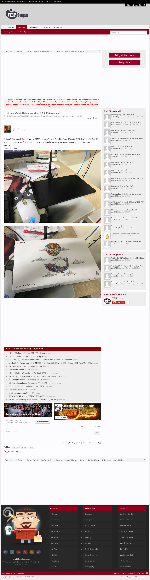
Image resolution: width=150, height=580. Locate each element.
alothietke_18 (116, 156)
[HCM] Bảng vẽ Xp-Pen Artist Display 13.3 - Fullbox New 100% (34, 376)
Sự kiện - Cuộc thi (126, 561)
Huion (24, 139)
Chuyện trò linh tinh (126, 514)
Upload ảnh (58, 27)
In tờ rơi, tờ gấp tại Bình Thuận (122, 146)
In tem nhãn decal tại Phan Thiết (122, 186)
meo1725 (114, 124)
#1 (97, 432)
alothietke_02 (116, 228)
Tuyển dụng (45, 27)
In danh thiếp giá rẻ (118, 226)
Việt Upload (55, 543)
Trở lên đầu (140, 573)
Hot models (124, 549)
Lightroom (88, 543)
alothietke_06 (116, 164)
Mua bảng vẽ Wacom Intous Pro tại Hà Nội (25, 379)
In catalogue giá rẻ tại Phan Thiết (122, 115)
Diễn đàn (21, 27)
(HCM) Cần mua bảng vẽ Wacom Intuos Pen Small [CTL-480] (33, 399)
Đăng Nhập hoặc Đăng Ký (136, 5)
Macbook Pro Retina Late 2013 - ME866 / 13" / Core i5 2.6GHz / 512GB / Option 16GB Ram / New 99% (50, 363)
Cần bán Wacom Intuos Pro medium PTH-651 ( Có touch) (31, 383)
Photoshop (89, 514)
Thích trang (61, 417)
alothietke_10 (116, 117)
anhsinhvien (115, 236)
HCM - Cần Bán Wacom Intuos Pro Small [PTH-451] (29, 373)
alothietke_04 (116, 172)
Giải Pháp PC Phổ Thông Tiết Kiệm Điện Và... (127, 122)
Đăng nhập (124, 62)
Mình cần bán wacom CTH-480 (21, 393)
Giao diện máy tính (8, 573)
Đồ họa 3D (89, 532)
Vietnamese (20, 573)
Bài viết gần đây (25, 32)
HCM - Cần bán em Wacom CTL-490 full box (27, 353)
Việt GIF (54, 567)
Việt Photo (54, 549)
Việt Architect (55, 532)
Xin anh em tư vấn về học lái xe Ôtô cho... (125, 234)
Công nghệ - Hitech (126, 532)
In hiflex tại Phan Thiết (119, 170)
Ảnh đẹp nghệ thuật (126, 555)
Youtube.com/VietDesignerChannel (80, 99)
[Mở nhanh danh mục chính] (99, 51)
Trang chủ (10, 27)
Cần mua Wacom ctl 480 (18, 389)
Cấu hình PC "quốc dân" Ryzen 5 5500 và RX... (127, 241)
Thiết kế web (89, 561)
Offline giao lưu (125, 567)
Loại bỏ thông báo (98, 99)
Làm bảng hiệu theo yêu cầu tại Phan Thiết (125, 154)
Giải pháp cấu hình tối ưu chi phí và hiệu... (125, 218)
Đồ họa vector (90, 526)
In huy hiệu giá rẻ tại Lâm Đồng (122, 162)
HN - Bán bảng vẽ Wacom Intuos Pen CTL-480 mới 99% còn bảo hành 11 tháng (40, 360)
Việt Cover (54, 520)
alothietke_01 (116, 148)
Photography (89, 567)
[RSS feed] (32, 553)
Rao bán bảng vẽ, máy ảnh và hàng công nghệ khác (39, 116)
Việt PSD (54, 555)
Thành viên (33, 27)
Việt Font (54, 514)
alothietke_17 (116, 188)
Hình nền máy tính (126, 543)
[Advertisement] (75, 41)
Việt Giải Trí (55, 561)
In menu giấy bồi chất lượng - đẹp (123, 130)
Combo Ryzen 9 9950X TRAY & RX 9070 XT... (127, 178)
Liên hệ (116, 573)
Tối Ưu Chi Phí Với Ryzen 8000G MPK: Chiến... (128, 138)
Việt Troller (55, 537)
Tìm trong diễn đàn (10, 32)
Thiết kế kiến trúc (91, 555)
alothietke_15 (116, 132)
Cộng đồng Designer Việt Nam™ (18, 577)
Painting (88, 537)
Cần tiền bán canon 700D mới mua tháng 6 (26, 356)
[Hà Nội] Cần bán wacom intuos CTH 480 (25, 366)
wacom (32, 447)
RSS (147, 573)
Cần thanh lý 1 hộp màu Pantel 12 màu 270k (26, 386)
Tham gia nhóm (42, 421)
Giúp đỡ (123, 573)
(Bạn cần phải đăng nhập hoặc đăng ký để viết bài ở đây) (81, 443)
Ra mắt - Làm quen (126, 537)
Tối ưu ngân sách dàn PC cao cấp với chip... (126, 194)
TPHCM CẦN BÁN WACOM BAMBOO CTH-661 (29, 396)
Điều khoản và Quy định (125, 577)
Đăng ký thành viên (124, 55)
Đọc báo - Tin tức (126, 520)
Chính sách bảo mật (142, 577)
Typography (89, 520)
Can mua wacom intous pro (19, 370)
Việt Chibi (54, 526)
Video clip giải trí (125, 526)
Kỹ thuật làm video (91, 549)
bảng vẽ (16, 447)
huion (24, 447)
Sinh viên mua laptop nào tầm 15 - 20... (124, 210)
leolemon (72, 116)
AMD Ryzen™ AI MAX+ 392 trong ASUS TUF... (128, 202)
